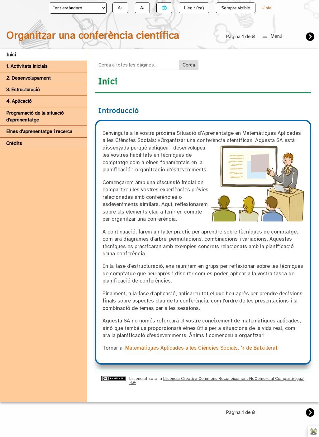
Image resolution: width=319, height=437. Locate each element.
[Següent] (311, 37)
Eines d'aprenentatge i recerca (39, 131)
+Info (266, 8)
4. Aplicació (19, 101)
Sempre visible (235, 7)
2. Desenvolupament (28, 78)
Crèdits (14, 143)
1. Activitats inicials (27, 66)
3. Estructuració (23, 89)
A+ (120, 7)
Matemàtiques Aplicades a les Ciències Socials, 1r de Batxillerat (201, 348)
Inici (11, 55)
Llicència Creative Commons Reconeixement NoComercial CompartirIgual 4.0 (216, 380)
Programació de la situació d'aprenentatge (35, 116)
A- (142, 7)
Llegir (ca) (194, 7)
